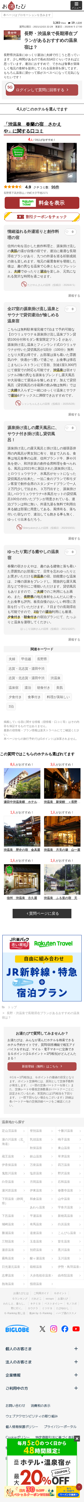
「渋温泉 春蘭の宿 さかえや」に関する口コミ (32, 127)
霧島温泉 (8, 1258)
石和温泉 (64, 1181)
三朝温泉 (8, 1241)
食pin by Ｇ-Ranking (40, 1313)
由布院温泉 (65, 1275)
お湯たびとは (21, 1293)
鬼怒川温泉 (9, 1173)
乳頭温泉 (36, 1139)
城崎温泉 (8, 1224)
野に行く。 (17, 1308)
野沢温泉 (64, 1173)
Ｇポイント (60, 1293)
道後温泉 (36, 1233)
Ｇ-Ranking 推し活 (14, 1313)
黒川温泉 (64, 1250)
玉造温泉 (36, 1241)
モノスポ (71, 1303)
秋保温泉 (36, 1148)
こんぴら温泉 (67, 1233)
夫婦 (12, 659)
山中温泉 (64, 1199)
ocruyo (50, 1298)
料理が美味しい (58, 697)
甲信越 (26, 659)
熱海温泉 (8, 1284)
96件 (55, 187)
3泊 (11, 706)
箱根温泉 (36, 1267)
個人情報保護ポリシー (22, 1426)
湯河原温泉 (9, 1190)
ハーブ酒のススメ (66, 1313)
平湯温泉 (36, 1216)
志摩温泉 (8, 1275)
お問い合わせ (15, 1405)
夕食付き (15, 697)
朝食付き (43, 687)
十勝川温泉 (65, 1130)
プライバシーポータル (60, 1426)
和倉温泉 (36, 1199)
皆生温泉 (64, 1241)
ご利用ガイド (41, 1293)
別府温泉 (36, 1250)
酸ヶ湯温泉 (37, 1258)
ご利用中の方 (17, 1388)
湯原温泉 (8, 1250)
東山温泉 (64, 1148)
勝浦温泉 (8, 1233)
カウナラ (33, 1308)
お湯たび (63, 1298)
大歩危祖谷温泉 (40, 1275)
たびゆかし (62, 1308)
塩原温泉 (36, 1173)
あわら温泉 (37, 1207)
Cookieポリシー (18, 1437)
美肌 (59, 687)
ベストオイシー (54, 1303)
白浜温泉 (64, 1224)
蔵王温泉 (8, 1156)
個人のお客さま (19, 1348)
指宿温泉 (36, 1284)
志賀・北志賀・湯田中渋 (27, 668)
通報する (74, 295)
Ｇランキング (20, 1298)
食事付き (34, 697)
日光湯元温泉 (11, 1267)
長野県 (42, 659)
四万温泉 (64, 1165)
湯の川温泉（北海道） (12, 1142)
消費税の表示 (40, 1405)
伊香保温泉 (9, 1165)
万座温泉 (36, 1165)
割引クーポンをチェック (46, 217)
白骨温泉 (8, 1181)
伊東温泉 (36, 1190)
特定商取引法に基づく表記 (55, 1437)
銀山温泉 (36, 1156)
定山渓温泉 (9, 1130)
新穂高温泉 (65, 1216)
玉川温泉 (64, 1258)
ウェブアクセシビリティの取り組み (32, 1416)
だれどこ (37, 1298)
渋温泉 (55, 678)
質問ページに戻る (43, 913)
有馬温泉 (36, 1224)
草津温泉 (64, 1156)
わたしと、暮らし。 (14, 1303)
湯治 (27, 687)
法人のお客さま (19, 1362)
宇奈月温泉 (65, 1207)
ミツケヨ (47, 1308)
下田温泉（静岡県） (12, 1201)
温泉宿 (13, 687)
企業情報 (13, 1375)
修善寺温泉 (65, 1190)
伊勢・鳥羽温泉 (68, 1267)
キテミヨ (35, 1303)
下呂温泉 (8, 1216)
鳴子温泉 (64, 1139)
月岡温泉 (36, 1181)
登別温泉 (36, 1130)
